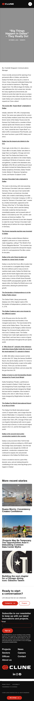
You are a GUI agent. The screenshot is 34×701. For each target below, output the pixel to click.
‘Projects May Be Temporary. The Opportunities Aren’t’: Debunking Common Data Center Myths (16, 543)
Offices (5, 656)
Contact (22, 656)
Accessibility (16, 684)
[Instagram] (17, 674)
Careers (22, 653)
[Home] (17, 667)
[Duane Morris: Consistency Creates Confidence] (17, 495)
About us (7, 660)
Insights (22, 40)
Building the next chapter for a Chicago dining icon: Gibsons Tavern (15, 578)
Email (4, 621)
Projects (6, 649)
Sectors (6, 653)
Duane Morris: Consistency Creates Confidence (16, 510)
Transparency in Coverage (9, 686)
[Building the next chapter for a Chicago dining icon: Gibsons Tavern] (17, 562)
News (20, 649)
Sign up (7, 630)
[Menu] (30, 4)
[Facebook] (20, 674)
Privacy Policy (6, 684)
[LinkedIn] (14, 674)
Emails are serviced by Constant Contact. (16, 641)
